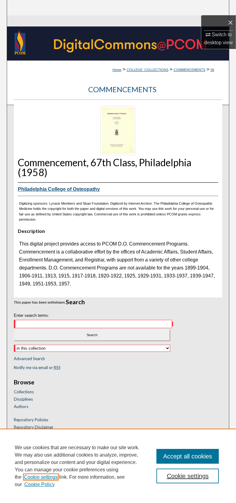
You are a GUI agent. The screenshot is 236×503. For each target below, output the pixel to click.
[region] (118, 466)
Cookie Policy (39, 484)
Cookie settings (41, 477)
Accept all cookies (187, 456)
